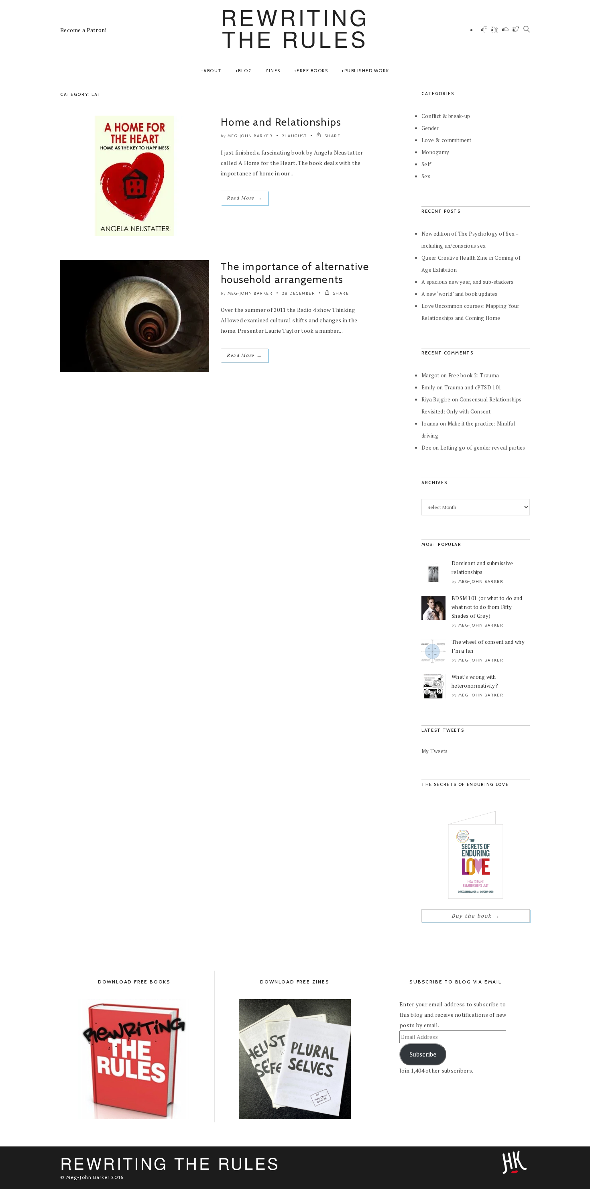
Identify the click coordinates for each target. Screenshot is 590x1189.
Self (426, 164)
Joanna (430, 423)
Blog (245, 70)
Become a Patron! (83, 30)
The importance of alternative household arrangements (295, 273)
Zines (273, 70)
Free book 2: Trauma (473, 375)
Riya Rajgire (435, 399)
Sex (425, 176)
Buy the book (475, 915)
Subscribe (422, 1054)
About (212, 70)
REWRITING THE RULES (295, 27)
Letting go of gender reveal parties (482, 447)
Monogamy (435, 152)
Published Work (366, 70)
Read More (244, 198)
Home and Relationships (281, 122)
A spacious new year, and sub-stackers (467, 281)
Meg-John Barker (250, 135)
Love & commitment (446, 140)
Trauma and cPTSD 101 (473, 387)
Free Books (312, 70)
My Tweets (434, 751)
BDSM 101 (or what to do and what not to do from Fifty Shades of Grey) (487, 606)
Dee (426, 447)
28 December (298, 293)
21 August (294, 135)
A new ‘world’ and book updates (459, 293)
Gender (430, 128)
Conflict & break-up (445, 116)
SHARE (331, 135)
